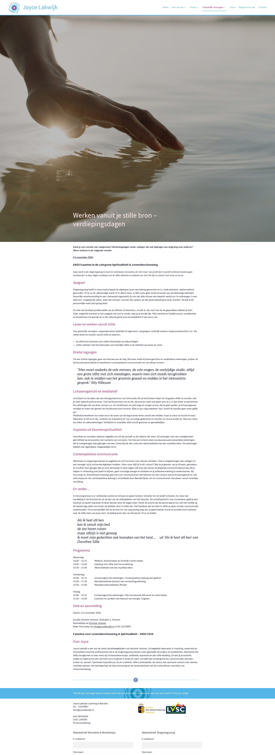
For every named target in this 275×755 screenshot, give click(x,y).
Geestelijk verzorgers (213, 7)
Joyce (232, 7)
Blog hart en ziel (247, 7)
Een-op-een (178, 7)
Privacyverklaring (81, 723)
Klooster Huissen (97, 623)
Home (166, 7)
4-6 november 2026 (83, 257)
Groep (193, 7)
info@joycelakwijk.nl (103, 626)
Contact (262, 7)
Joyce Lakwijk (40, 7)
